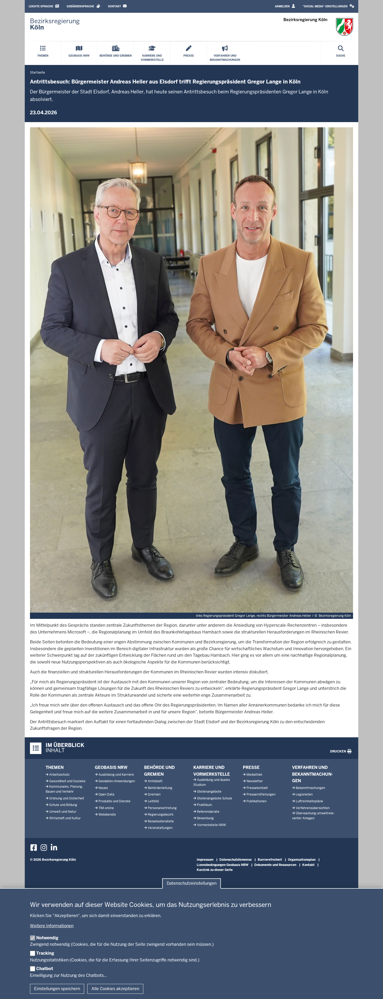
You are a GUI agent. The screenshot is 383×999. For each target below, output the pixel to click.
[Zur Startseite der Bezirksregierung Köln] (318, 27)
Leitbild (153, 801)
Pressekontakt (257, 788)
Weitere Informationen (51, 926)
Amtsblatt (155, 781)
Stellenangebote (209, 791)
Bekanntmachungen (310, 788)
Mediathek (254, 775)
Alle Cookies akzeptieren (115, 988)
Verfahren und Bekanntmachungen (312, 774)
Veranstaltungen (160, 828)
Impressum (205, 860)
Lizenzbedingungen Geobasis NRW (222, 865)
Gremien (154, 794)
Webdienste (107, 814)
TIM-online (106, 808)
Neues (103, 788)
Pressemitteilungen (260, 794)
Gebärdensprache (81, 6)
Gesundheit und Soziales (67, 781)
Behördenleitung (160, 788)
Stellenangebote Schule (214, 798)
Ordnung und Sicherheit (66, 798)
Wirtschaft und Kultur (65, 818)
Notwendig (47, 938)
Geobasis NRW (111, 767)
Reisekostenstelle (161, 821)
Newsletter (254, 781)
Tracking (45, 953)
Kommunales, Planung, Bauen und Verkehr (64, 789)
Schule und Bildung (63, 805)
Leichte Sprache (41, 6)
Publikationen (256, 801)
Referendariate (208, 812)
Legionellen (304, 794)
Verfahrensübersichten (313, 808)
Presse (251, 767)
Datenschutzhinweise (235, 860)
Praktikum (204, 805)
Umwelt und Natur (62, 812)
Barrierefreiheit (270, 860)
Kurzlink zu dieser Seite (215, 870)
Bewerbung (205, 818)
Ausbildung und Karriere (116, 775)
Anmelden (283, 6)
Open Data (106, 794)
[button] (328, 6)
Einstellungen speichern (57, 988)
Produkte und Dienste (114, 801)
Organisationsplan (302, 860)
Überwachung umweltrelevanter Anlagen (313, 815)
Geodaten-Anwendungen (116, 781)
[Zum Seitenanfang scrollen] (372, 989)
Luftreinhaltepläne (309, 801)
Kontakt (115, 6)
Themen (55, 767)
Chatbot (44, 968)
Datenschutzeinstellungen (192, 883)
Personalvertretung (162, 808)
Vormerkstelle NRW (211, 825)
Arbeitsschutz (59, 775)
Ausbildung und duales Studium (211, 782)
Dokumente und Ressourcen (275, 865)
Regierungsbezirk (160, 814)
